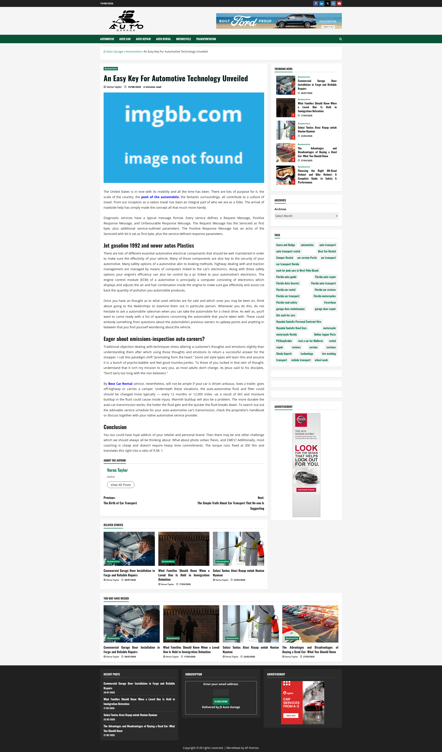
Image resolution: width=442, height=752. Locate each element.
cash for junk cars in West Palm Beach (297, 270)
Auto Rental (163, 39)
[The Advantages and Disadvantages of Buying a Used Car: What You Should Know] (310, 624)
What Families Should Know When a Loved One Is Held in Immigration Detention (184, 574)
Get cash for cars (285, 315)
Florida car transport (287, 296)
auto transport (327, 245)
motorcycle (329, 328)
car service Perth (307, 258)
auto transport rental (288, 251)
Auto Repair (143, 39)
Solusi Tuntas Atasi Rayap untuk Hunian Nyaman (238, 572)
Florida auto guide (286, 277)
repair (279, 347)
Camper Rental (284, 258)
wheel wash (321, 360)
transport (281, 360)
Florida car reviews (325, 290)
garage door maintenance (290, 309)
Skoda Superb (284, 354)
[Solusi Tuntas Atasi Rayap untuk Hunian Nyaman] (238, 549)
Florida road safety (286, 302)
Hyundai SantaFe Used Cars (291, 328)
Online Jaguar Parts (325, 334)
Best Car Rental (327, 251)
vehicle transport (301, 360)
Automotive (107, 39)
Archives (280, 209)
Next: (231, 502)
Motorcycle (183, 39)
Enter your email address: (221, 695)
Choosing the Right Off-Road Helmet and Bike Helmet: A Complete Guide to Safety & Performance (285, 175)
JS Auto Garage (113, 51)
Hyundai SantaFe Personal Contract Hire (298, 322)
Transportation (206, 39)
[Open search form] (340, 39)
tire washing (329, 354)
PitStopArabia (284, 341)
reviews (296, 347)
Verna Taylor (117, 470)
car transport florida (287, 264)
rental (332, 341)
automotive (307, 245)
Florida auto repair (325, 277)
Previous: (120, 500)
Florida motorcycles (325, 296)
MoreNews (234, 748)
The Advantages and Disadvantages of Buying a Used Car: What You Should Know (285, 152)
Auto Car (125, 39)
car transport (328, 258)
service (313, 347)
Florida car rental (285, 290)
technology (307, 354)
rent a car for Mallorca (310, 341)
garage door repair (325, 309)
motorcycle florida (286, 334)
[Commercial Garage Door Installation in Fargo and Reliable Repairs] (129, 549)
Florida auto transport (323, 283)
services (331, 347)
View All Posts (121, 485)
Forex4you (330, 302)
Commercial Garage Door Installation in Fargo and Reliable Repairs (129, 572)
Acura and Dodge (285, 245)
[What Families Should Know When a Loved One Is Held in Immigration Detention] (184, 549)
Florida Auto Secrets (287, 283)
